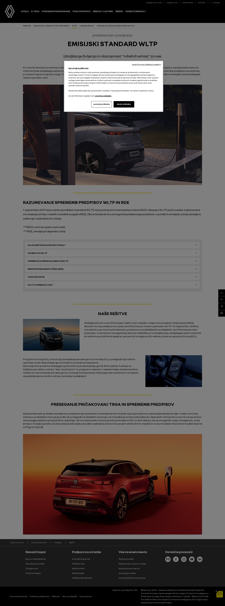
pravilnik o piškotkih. (103, 96)
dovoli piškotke (124, 104)
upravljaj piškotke (101, 104)
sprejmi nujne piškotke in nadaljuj (146, 64)
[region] (113, 86)
